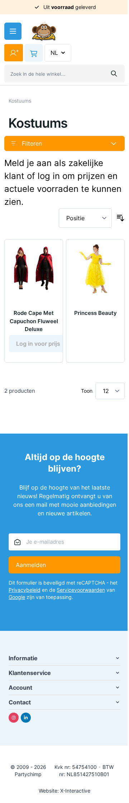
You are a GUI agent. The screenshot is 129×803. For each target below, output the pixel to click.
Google (17, 597)
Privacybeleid (24, 590)
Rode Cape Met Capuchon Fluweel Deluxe (34, 321)
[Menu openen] (13, 31)
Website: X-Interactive (64, 791)
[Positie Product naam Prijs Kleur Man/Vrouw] (85, 218)
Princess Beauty (95, 313)
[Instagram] (14, 718)
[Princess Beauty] (95, 268)
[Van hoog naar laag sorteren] (120, 218)
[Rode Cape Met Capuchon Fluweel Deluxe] (33, 268)
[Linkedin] (26, 718)
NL (54, 52)
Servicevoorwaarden (81, 590)
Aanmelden (31, 564)
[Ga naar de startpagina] (44, 31)
